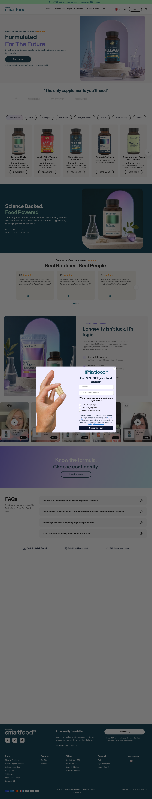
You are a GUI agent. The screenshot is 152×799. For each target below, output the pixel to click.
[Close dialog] (114, 368)
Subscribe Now (96, 428)
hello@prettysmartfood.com (96, 424)
